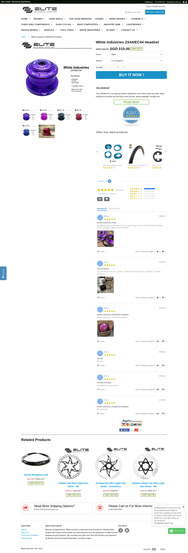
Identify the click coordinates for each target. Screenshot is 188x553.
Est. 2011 (38, 549)
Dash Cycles (64, 24)
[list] (131, 239)
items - (156, 12)
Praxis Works (29, 30)
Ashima (99, 19)
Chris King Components (35, 24)
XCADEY (111, 30)
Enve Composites (87, 24)
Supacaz (49, 30)
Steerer (99, 61)
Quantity (99, 67)
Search (24, 530)
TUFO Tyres (67, 30)
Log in (148, 6)
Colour (98, 54)
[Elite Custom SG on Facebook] (120, 530)
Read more (131, 102)
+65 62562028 (160, 2)
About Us (25, 532)
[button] (97, 152)
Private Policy (26, 538)
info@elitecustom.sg (174, 2)
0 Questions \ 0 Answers (107, 193)
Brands (38, 19)
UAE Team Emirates (80, 19)
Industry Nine (112, 24)
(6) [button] (141, 189)
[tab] (102, 209)
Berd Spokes (118, 19)
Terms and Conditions (30, 535)
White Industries (90, 30)
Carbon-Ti (137, 19)
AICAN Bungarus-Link (36, 475)
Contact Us (128, 30)
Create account (159, 6)
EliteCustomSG (27, 549)
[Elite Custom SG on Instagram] (127, 530)
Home (24, 19)
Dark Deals (56, 19)
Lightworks (134, 24)
